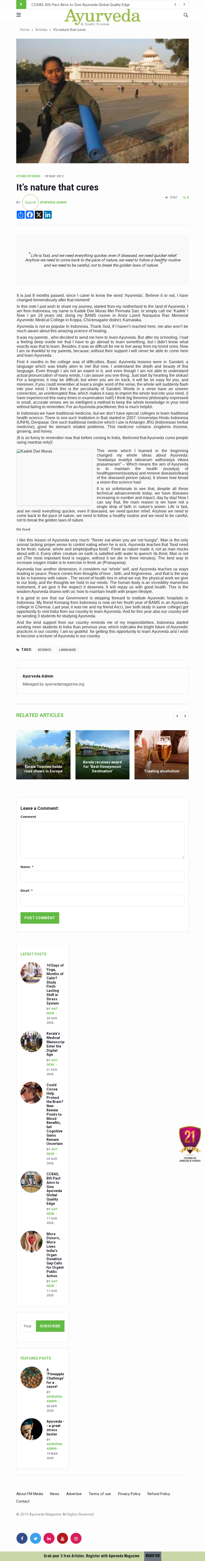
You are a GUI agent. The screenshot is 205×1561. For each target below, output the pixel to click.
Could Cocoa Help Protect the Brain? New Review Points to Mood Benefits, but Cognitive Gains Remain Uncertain (54, 1114)
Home (25, 30)
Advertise (74, 1494)
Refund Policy (159, 1494)
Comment (28, 817)
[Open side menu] (18, 14)
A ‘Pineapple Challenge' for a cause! (55, 1378)
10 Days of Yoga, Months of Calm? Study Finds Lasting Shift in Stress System (55, 984)
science (44, 650)
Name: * (26, 867)
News (54, 1494)
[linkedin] (49, 1538)
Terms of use (100, 1494)
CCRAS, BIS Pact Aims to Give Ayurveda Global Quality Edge (54, 1189)
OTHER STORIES (28, 176)
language (67, 650)
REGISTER (153, 1555)
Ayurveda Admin (53, 202)
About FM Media (29, 1494)
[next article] (175, 4)
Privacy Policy (129, 1494)
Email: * (26, 890)
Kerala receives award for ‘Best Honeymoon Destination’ (102, 766)
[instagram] (76, 1538)
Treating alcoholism (161, 771)
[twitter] (35, 1538)
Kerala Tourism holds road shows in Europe (43, 768)
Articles (42, 30)
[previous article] (184, 4)
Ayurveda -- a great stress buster (55, 1427)
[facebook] (22, 1538)
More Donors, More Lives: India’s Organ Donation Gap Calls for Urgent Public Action (100, 4)
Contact (23, 1501)
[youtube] (62, 1538)
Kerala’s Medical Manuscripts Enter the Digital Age (57, 1044)
